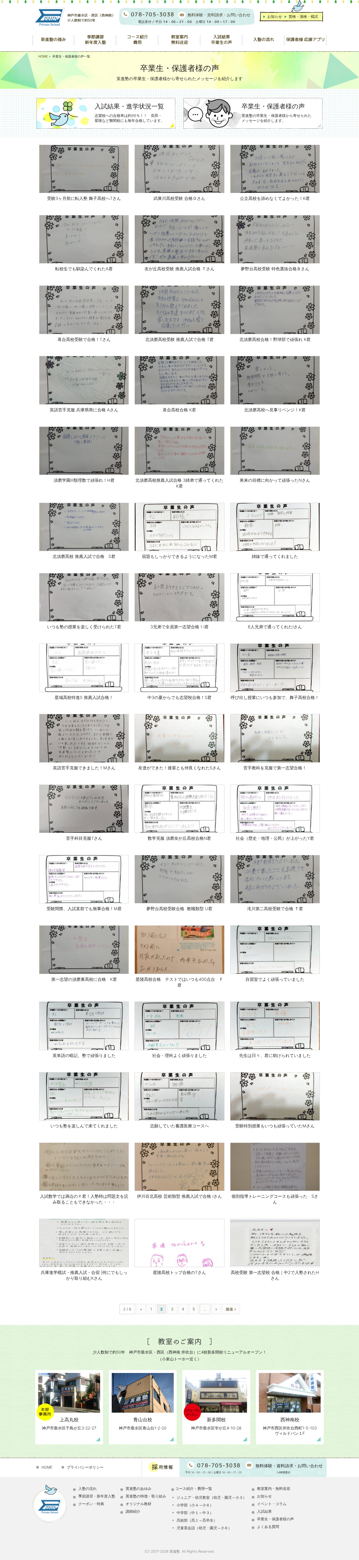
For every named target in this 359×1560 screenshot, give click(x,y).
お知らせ (274, 16)
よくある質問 (268, 1526)
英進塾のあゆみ (138, 1488)
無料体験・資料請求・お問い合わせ (218, 15)
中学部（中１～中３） (195, 1512)
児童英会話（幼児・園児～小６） (204, 1528)
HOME (47, 1467)
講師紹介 (133, 1511)
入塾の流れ (87, 1488)
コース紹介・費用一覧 (193, 1488)
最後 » (231, 1309)
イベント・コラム (271, 1503)
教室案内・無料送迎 (273, 1488)
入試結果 (264, 1511)
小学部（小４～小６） (195, 1505)
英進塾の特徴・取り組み (146, 1496)
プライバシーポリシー (85, 1467)
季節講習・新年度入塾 (96, 1496)
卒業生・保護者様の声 (275, 1519)
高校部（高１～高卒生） (197, 1520)
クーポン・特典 (91, 1503)
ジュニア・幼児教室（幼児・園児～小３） (212, 1497)
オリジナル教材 (138, 1503)
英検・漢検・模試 (303, 16)
